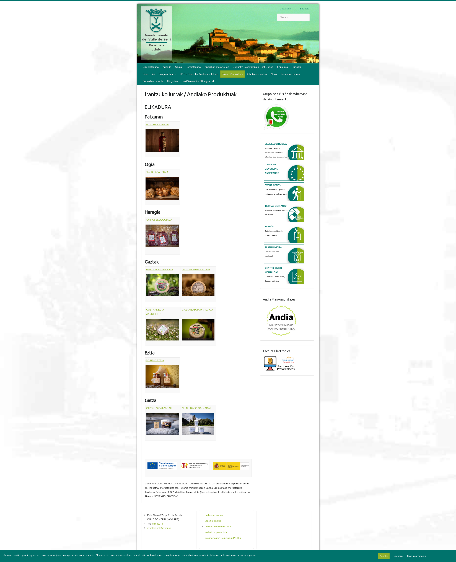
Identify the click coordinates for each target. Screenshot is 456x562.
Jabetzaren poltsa (257, 74)
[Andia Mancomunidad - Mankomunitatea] (281, 305)
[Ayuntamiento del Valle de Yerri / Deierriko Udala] (156, 33)
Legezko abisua (213, 521)
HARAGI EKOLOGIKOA (159, 219)
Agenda (167, 66)
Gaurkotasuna (151, 66)
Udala (178, 66)
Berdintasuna (193, 66)
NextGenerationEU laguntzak (198, 81)
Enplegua (282, 66)
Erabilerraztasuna (214, 515)
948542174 (157, 523)
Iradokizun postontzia (216, 532)
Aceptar (384, 556)
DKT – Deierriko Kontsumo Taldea (199, 74)
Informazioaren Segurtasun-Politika (223, 538)
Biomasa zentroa (290, 74)
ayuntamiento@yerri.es (159, 528)
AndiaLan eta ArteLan (217, 66)
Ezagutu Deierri (167, 74)
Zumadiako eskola (153, 81)
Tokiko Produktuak (232, 74)
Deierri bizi (149, 74)
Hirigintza (172, 81)
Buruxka (296, 66)
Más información (416, 556)
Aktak (274, 74)
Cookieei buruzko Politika (218, 526)
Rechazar (398, 556)
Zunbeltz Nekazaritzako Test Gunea (253, 66)
